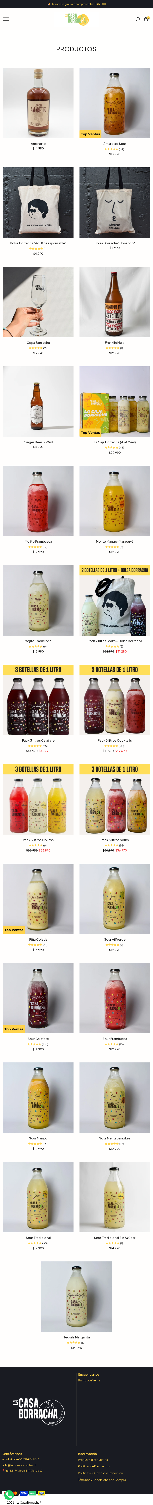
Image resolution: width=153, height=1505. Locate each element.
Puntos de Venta (89, 1380)
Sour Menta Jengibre (114, 1138)
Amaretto (38, 143)
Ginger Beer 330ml (38, 442)
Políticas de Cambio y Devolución (100, 1473)
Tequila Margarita (76, 1337)
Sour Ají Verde (115, 939)
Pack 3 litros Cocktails (115, 740)
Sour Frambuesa (115, 1039)
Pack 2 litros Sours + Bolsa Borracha (115, 641)
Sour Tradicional (38, 1238)
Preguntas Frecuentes (93, 1459)
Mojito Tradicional (38, 641)
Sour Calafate (38, 1039)
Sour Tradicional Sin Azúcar (114, 1238)
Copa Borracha (38, 342)
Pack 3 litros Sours (115, 840)
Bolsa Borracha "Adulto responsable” (38, 243)
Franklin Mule (115, 342)
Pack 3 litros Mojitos (38, 840)
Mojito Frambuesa (38, 541)
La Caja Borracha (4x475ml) (115, 442)
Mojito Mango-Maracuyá (114, 541)
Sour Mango (38, 1138)
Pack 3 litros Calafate (38, 740)
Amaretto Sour (114, 143)
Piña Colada (38, 939)
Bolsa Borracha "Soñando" (114, 243)
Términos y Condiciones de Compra (102, 1480)
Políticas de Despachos (94, 1466)
